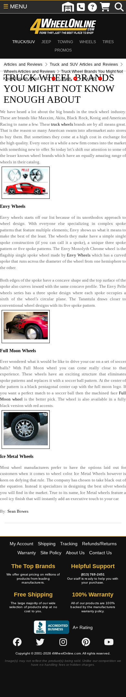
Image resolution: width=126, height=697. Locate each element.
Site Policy (50, 552)
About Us (75, 552)
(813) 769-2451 (93, 574)
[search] (119, 7)
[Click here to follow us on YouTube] (108, 641)
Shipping (47, 543)
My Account (21, 543)
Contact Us (100, 552)
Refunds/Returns (99, 543)
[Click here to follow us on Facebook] (17, 641)
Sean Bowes (17, 511)
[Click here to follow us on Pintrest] (85, 641)
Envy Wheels (78, 255)
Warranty (26, 552)
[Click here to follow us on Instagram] (63, 641)
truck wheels (62, 124)
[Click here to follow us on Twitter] (40, 641)
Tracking (69, 543)
